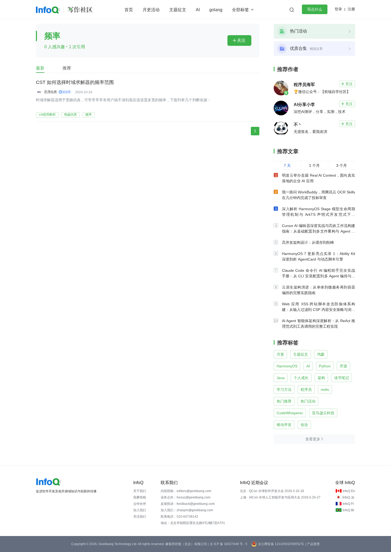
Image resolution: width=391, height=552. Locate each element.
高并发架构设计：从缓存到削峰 (308, 242)
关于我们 (139, 491)
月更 (280, 354)
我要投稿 (139, 497)
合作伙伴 (139, 504)
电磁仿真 (70, 114)
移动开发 (284, 425)
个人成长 (301, 378)
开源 (343, 366)
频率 (88, 114)
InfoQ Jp (348, 497)
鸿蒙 (321, 354)
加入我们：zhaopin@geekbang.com (187, 510)
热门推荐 (284, 401)
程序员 (306, 389)
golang (215, 9)
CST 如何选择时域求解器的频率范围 (75, 82)
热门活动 (308, 401)
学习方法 (284, 389)
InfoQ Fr (348, 504)
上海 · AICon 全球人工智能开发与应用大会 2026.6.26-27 (280, 497)
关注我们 (139, 516)
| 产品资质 (312, 544)
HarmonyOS (287, 366)
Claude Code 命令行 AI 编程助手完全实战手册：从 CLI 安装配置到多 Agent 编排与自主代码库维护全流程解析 (318, 276)
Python (325, 366)
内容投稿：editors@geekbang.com (186, 491)
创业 (304, 425)
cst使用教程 (47, 114)
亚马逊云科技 (323, 413)
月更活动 (151, 9)
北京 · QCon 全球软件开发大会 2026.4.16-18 (272, 491)
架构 (321, 378)
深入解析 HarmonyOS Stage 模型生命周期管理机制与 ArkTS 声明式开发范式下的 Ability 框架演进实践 (318, 214)
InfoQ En (349, 491)
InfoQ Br (348, 510)
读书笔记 (341, 378)
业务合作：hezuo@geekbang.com (185, 497)
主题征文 (177, 9)
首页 (128, 9)
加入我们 (139, 510)
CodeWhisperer (290, 413)
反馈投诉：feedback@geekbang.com (188, 504)
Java (281, 378)
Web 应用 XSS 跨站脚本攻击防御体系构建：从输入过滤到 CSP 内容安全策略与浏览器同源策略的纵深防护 (318, 309)
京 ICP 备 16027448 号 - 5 (228, 544)
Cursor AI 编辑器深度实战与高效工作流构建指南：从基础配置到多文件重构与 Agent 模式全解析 (318, 231)
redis (325, 389)
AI (198, 9)
